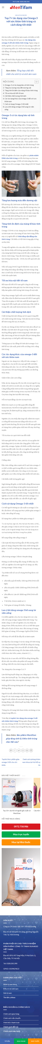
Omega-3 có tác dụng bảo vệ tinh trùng (19, 85)
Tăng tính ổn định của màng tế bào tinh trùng (21, 90)
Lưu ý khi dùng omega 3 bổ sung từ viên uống (19, 108)
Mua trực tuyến (21, 834)
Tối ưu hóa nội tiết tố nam (14, 93)
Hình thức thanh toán (11, 1022)
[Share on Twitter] (19, 750)
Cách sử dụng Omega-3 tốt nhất (16, 104)
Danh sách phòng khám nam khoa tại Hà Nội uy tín (31, 762)
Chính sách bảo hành (11, 1031)
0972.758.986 (21, 826)
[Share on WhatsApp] (11, 750)
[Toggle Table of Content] (35, 82)
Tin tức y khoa (9, 997)
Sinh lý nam (7, 993)
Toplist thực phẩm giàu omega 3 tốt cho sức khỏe (10, 762)
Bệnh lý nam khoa (10, 984)
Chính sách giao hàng (11, 1014)
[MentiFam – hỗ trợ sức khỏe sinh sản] (21, 7)
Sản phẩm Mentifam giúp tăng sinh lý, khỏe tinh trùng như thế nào (21, 738)
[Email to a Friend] (23, 750)
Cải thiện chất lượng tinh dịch (15, 96)
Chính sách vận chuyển (11, 1018)
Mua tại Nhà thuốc (21, 842)
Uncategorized (21, 15)
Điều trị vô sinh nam (10, 989)
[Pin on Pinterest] (27, 750)
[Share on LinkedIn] (31, 750)
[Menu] (3, 7)
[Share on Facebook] (15, 750)
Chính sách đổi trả (10, 1027)
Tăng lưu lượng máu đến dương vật (18, 88)
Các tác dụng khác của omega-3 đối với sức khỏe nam (21, 100)
